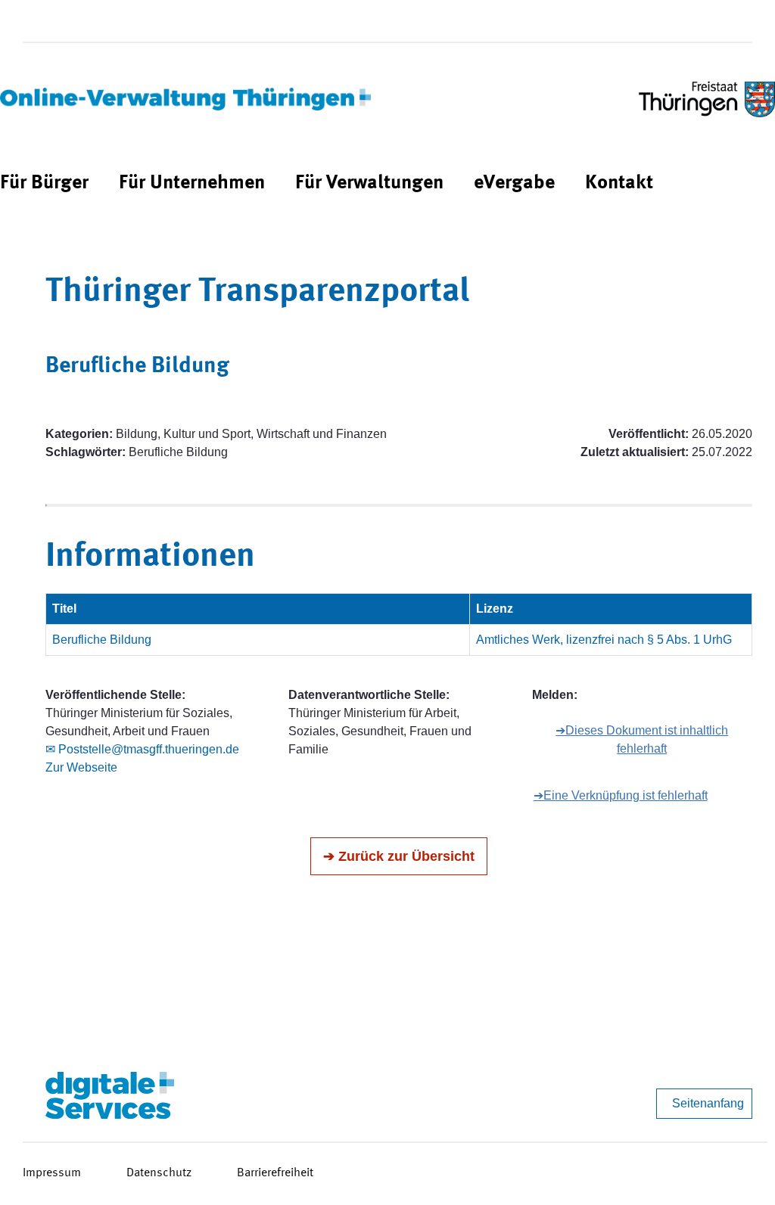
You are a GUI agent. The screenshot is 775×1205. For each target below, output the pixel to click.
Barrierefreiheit (275, 1173)
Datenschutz (158, 1173)
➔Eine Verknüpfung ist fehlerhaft (621, 795)
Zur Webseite (81, 767)
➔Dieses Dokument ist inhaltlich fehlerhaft (642, 739)
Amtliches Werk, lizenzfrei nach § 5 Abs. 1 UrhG (604, 639)
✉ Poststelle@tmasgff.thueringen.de (142, 749)
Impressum (52, 1173)
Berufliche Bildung (101, 639)
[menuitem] (44, 183)
